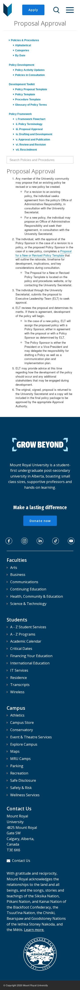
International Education (30, 663)
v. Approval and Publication (32, 139)
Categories (22, 50)
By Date (20, 55)
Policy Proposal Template (31, 89)
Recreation (19, 773)
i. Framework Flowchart (30, 119)
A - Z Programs (22, 634)
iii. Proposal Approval (29, 129)
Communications (24, 581)
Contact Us (21, 860)
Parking (16, 765)
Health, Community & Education (36, 596)
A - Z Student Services (28, 627)
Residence (18, 677)
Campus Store (22, 722)
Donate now (40, 521)
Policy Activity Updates (30, 70)
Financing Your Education (31, 655)
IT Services (19, 670)
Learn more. (34, 929)
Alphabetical (23, 45)
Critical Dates (21, 648)
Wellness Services (25, 795)
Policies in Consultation (30, 75)
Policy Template (25, 94)
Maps (15, 751)
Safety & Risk (21, 787)
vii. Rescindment (26, 149)
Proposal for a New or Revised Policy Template (44, 253)
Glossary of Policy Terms (31, 104)
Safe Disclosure (23, 780)
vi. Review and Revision (30, 144)
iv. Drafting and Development (33, 134)
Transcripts (20, 684)
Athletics (17, 715)
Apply (33, 10)
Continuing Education (28, 589)
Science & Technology (28, 603)
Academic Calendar (25, 641)
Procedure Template (28, 99)
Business (17, 574)
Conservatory (21, 729)
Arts (13, 567)
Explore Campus (23, 744)
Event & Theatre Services (31, 737)
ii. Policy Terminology (28, 124)
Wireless (17, 691)
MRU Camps (20, 758)
